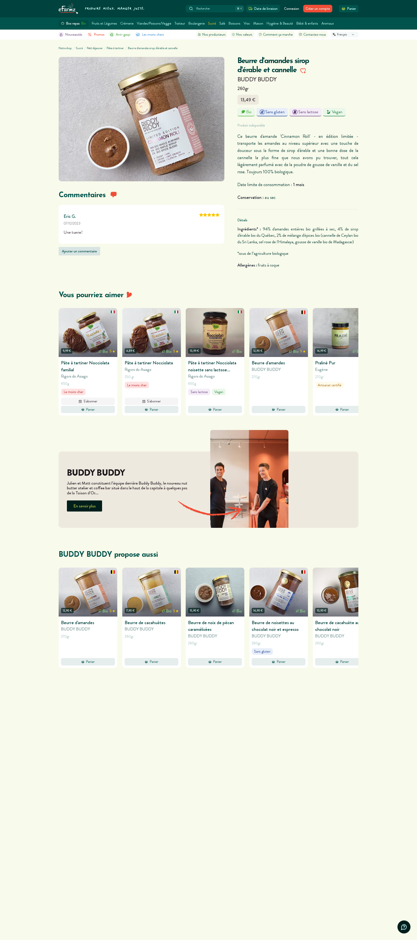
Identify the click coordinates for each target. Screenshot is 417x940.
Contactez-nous (314, 34)
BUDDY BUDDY (257, 79)
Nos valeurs (244, 34)
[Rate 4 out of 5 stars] (213, 215)
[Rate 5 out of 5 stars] (217, 215)
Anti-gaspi (123, 34)
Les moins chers (153, 34)
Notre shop (65, 48)
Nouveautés (73, 34)
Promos (99, 34)
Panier (90, 409)
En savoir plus (84, 506)
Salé (222, 23)
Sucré (212, 23)
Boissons (234, 23)
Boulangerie (196, 23)
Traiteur (180, 23)
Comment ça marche (278, 34)
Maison (258, 23)
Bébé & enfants (307, 23)
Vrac (247, 23)
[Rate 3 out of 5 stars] (209, 215)
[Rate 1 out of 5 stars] (201, 215)
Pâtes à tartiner (115, 48)
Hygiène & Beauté (279, 23)
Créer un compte (318, 8)
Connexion (291, 8)
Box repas (76, 23)
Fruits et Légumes (104, 23)
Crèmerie (127, 23)
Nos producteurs (214, 34)
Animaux (327, 23)
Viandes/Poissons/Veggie (154, 23)
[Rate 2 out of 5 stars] (205, 215)
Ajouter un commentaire (79, 251)
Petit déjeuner (95, 48)
